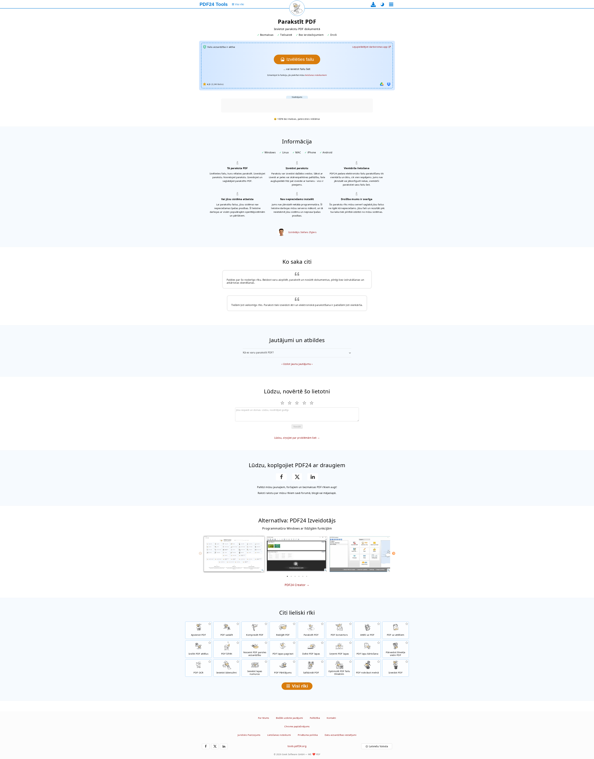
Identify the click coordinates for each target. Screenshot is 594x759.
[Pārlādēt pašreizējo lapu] (297, 8)
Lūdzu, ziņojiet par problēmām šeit (295, 437)
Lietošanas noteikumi (279, 734)
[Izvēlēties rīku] (391, 4)
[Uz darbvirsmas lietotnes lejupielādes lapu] (373, 4)
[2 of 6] (291, 576)
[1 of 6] (287, 576)
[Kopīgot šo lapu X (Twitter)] (297, 476)
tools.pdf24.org (297, 746)
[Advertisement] (297, 105)
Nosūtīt (297, 426)
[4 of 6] (299, 576)
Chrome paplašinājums (297, 726)
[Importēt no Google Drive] (382, 84)
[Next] (393, 553)
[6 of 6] (306, 576)
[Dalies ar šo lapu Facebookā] (281, 476)
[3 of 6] (295, 576)
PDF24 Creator (295, 585)
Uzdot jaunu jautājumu (297, 364)
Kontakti (331, 717)
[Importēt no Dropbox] (389, 84)
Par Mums (263, 717)
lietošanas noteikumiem (316, 75)
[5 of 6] (302, 576)
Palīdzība (315, 717)
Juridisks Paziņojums (249, 734)
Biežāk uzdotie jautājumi (289, 717)
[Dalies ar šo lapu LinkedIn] (312, 476)
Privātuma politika (308, 734)
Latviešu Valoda (378, 746)
